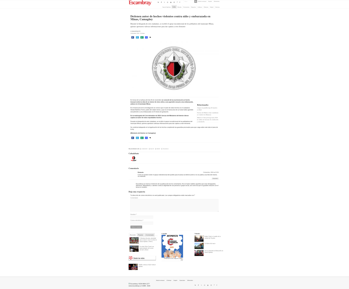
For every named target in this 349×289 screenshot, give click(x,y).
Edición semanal (202, 1)
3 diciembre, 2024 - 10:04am (137, 33)
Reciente (133, 235)
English (210, 1)
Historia (206, 7)
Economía (186, 7)
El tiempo (169, 280)
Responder (215, 178)
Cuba (174, 7)
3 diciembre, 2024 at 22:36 (211, 172)
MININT (158, 149)
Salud (211, 7)
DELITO (152, 149)
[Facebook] (161, 2)
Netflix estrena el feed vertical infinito (147, 265)
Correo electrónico (136, 220)
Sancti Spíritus (166, 7)
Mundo (179, 7)
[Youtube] (171, 2)
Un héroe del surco (209, 243)
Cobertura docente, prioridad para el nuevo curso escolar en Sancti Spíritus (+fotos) (148, 239)
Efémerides (190, 280)
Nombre (133, 214)
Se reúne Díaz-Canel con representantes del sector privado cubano (147, 248)
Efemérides (216, 1)
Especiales (182, 280)
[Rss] (158, 2)
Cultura (200, 7)
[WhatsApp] (167, 2)
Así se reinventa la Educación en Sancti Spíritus (213, 251)
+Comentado (149, 235)
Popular (140, 235)
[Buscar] (195, 1)
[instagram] (174, 2)
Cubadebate (135, 31)
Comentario (134, 198)
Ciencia (217, 7)
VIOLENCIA (166, 149)
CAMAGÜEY (144, 149)
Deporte (193, 7)
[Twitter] (164, 2)
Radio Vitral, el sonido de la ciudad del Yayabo (212, 237)
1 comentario (156, 37)
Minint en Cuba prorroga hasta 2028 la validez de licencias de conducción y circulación (207, 119)
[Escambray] (140, 2)
